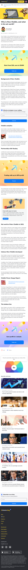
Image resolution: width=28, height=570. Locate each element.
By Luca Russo (9, 28)
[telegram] (2, 547)
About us (3, 519)
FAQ (2, 523)
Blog (2, 514)
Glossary (3, 538)
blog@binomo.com (4, 544)
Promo (2, 521)
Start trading (20, 1)
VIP (3, 516)
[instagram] (6, 547)
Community (3, 536)
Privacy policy (4, 531)
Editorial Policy (4, 533)
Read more (6, 218)
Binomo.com (3, 527)
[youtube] (10, 547)
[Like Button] (2, 350)
